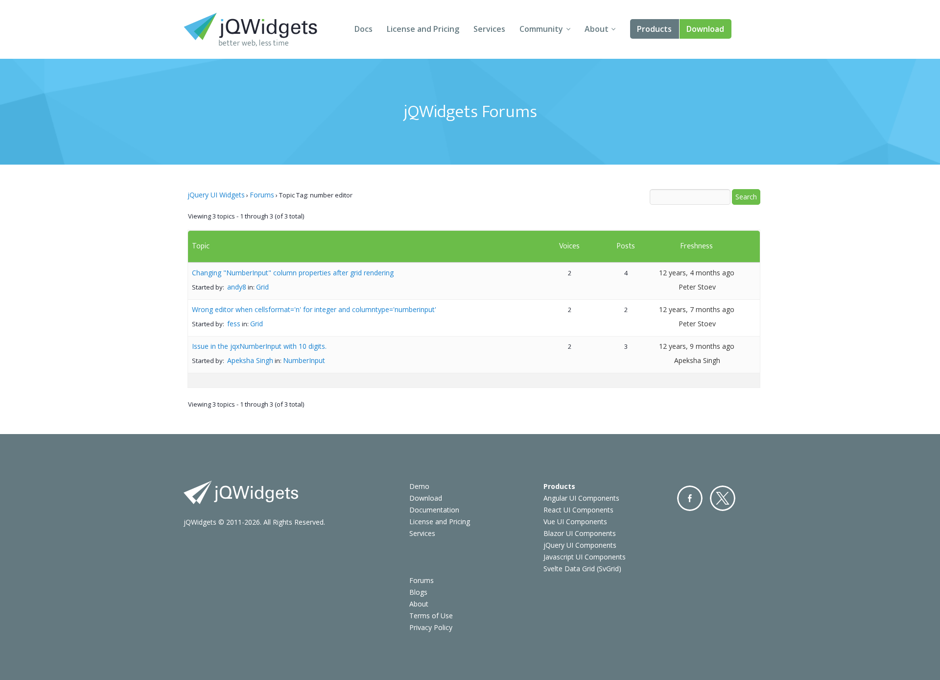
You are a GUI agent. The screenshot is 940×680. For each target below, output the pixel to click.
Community (541, 29)
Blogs (418, 592)
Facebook (690, 498)
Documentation (434, 509)
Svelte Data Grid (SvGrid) (582, 568)
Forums (262, 194)
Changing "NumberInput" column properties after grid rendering (293, 272)
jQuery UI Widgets (216, 194)
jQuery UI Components (579, 545)
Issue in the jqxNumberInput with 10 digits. (259, 346)
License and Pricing (423, 29)
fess (233, 323)
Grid (262, 286)
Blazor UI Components (579, 533)
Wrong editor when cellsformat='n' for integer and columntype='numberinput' (314, 309)
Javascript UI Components (584, 556)
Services (489, 29)
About (597, 29)
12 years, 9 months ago (696, 346)
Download (705, 29)
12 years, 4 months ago (696, 272)
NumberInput (304, 360)
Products (654, 29)
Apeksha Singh (250, 360)
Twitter (722, 498)
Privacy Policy (430, 627)
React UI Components (578, 509)
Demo (419, 486)
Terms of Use (431, 615)
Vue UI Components (575, 521)
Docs (363, 29)
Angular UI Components (581, 498)
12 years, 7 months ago (696, 309)
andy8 (236, 286)
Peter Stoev (697, 286)
